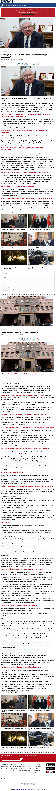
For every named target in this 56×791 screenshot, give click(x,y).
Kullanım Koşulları (37, 789)
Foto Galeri (37, 764)
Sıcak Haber (38, 772)
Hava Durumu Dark (5, 764)
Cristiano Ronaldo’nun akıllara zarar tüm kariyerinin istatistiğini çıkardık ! (17, 5)
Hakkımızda (12, 789)
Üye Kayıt (3, 776)
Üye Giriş (3, 774)
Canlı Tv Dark (13, 764)
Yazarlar (37, 768)
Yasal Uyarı (43, 789)
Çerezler (28, 789)
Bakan (3, 692)
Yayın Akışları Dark (14, 766)
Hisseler (30, 768)
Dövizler (30, 766)
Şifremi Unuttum (5, 778)
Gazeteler (37, 770)
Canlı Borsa (21, 764)
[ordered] (20, 290)
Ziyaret (21, 692)
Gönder (5, 289)
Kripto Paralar (31, 770)
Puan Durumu (22, 768)
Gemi (8, 692)
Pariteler (30, 772)
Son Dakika (12, 770)
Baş (2, 212)
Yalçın (21, 212)
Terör (16, 692)
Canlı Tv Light (4, 768)
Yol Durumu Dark (5, 766)
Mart (12, 692)
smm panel (12, 772)
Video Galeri (38, 766)
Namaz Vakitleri (22, 766)
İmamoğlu (11, 212)
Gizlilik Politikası (22, 789)
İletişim (17, 789)
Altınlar (30, 764)
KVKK (32, 789)
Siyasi (17, 212)
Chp (6, 212)
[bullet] (22, 290)
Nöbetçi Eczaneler (14, 768)
